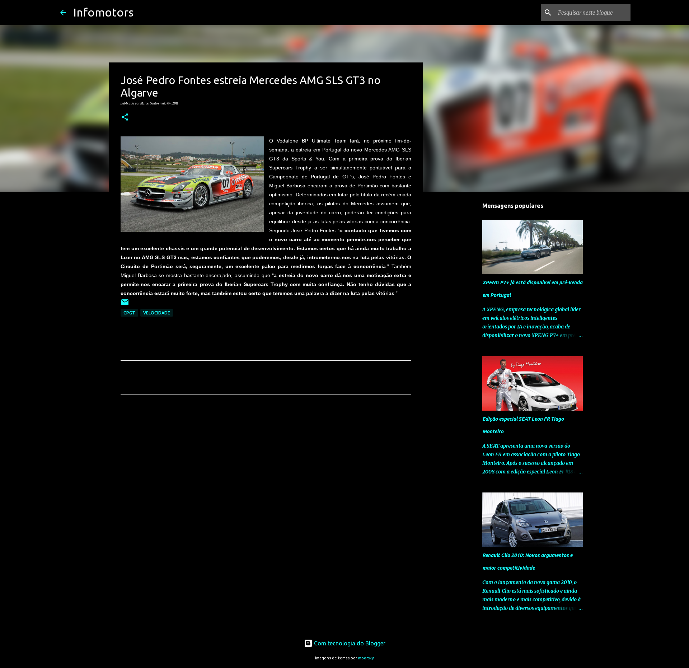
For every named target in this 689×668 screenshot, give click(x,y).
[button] (125, 117)
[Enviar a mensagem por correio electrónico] (125, 305)
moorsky (366, 658)
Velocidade (156, 312)
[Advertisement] (266, 467)
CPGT (129, 312)
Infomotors (103, 12)
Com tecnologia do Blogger (349, 643)
